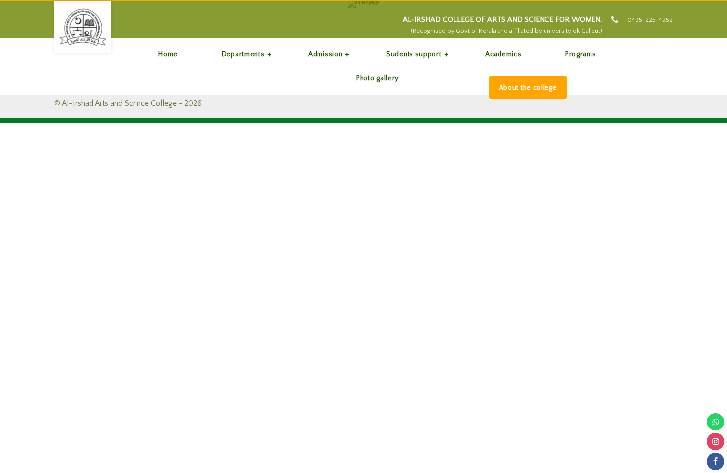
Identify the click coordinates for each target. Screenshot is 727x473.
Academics (503, 54)
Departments (243, 54)
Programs (580, 54)
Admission (325, 54)
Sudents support (414, 54)
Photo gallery (377, 78)
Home (168, 54)
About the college (528, 88)
